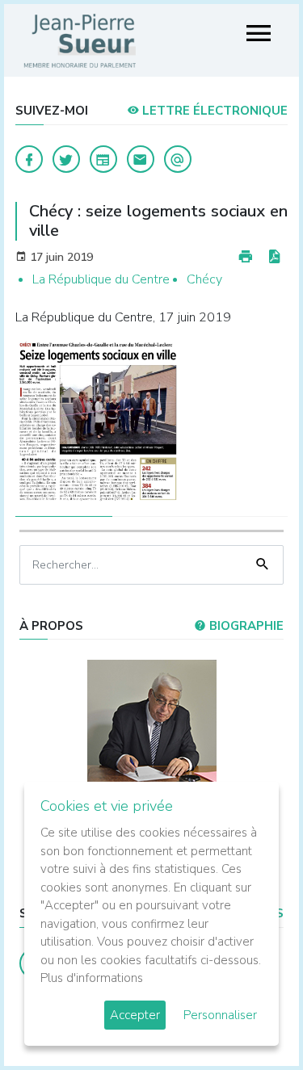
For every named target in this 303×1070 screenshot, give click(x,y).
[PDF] (274, 257)
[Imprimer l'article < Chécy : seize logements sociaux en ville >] (246, 257)
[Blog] (103, 159)
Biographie (245, 626)
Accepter (135, 1015)
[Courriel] (177, 159)
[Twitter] (66, 159)
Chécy (204, 279)
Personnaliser (220, 1015)
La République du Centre (101, 279)
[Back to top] (253, 1020)
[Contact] (140, 159)
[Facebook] (29, 159)
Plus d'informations (91, 978)
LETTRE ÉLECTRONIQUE (213, 111)
